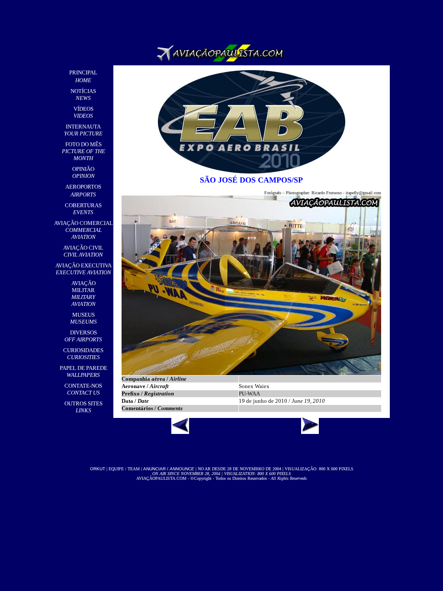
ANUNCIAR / (168, 468)
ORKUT (97, 468)
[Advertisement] (223, 19)
